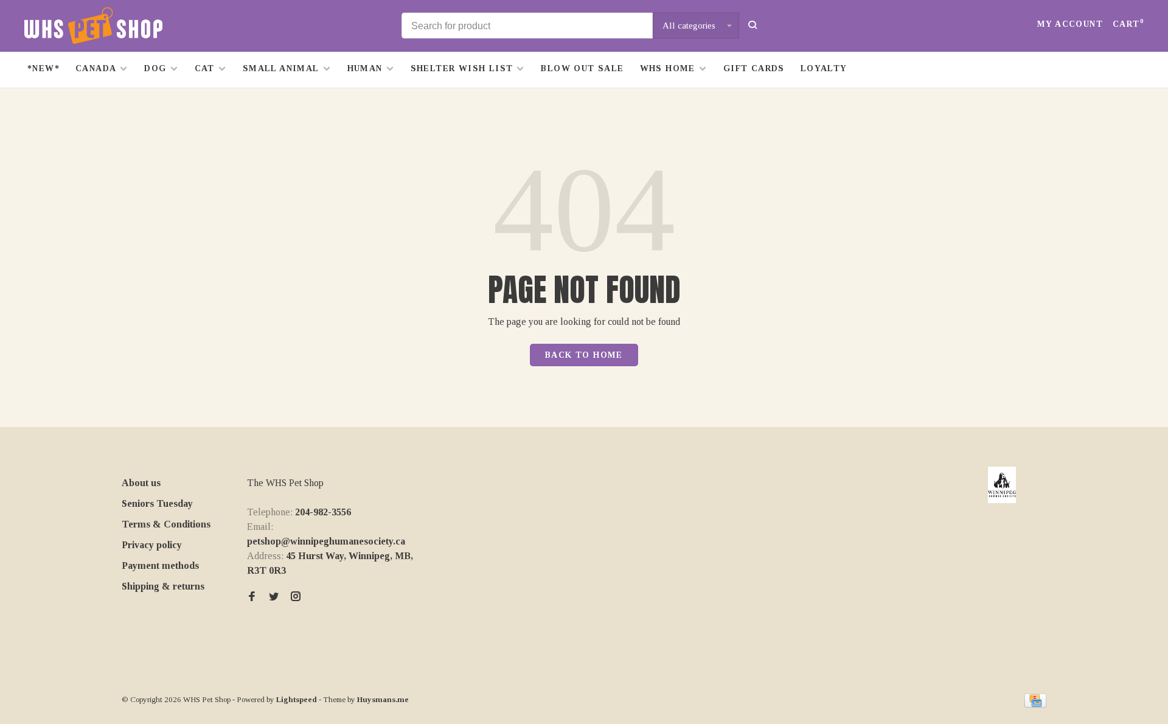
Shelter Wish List (462, 68)
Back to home (584, 355)
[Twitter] (274, 597)
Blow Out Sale (582, 68)
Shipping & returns (163, 586)
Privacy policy (152, 545)
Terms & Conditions (166, 524)
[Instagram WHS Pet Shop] (296, 597)
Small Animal (281, 68)
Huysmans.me (383, 699)
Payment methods (160, 565)
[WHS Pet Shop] (1002, 485)
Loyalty (824, 68)
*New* (43, 68)
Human (365, 68)
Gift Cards (754, 68)
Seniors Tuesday (157, 503)
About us (141, 483)
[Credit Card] (1035, 704)
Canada (95, 68)
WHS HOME (667, 68)
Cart (1128, 24)
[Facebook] (252, 597)
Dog (155, 68)
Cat (205, 68)
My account (1070, 24)
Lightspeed (296, 699)
